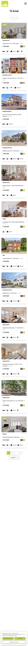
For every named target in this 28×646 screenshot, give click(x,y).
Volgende (13, 457)
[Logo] (7, 4)
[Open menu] (25, 3)
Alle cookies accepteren (8, 638)
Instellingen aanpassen (14, 642)
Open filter (13, 18)
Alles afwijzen (20, 638)
